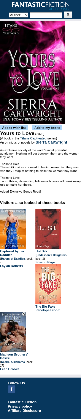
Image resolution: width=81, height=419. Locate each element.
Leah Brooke (9, 369)
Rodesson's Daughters (52, 255)
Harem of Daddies (13, 258)
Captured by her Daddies (12, 253)
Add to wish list (14, 128)
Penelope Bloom (47, 310)
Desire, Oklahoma (13, 362)
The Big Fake (45, 306)
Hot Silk (41, 251)
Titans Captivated (33, 138)
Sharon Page (45, 262)
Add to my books (47, 128)
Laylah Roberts (11, 266)
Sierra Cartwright (51, 142)
